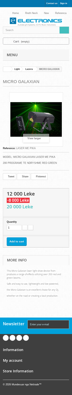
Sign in (63, 3)
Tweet (10, 176)
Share (24, 176)
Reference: (9, 148)
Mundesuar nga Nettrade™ (26, 384)
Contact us (51, 3)
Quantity (12, 221)
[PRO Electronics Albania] (36, 18)
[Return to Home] (7, 69)
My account (12, 360)
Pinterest (40, 176)
